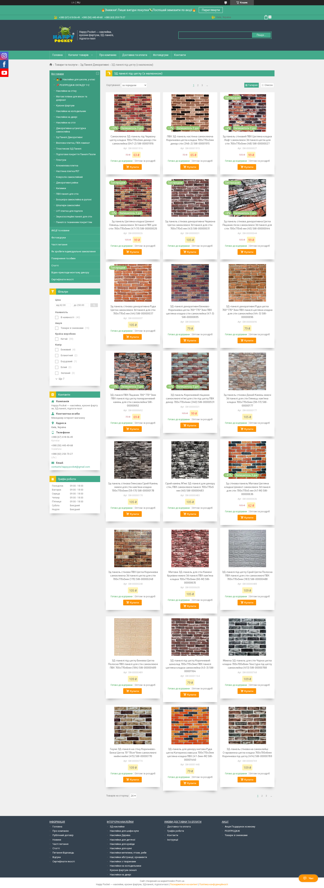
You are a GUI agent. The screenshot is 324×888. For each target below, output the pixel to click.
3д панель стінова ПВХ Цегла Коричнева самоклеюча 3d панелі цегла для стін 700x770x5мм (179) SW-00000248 (133, 575)
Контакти (180, 54)
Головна (57, 54)
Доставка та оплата (134, 54)
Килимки (61, 188)
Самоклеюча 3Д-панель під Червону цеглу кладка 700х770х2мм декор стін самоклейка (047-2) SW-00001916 (133, 140)
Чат (311, 878)
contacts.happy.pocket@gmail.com (70, 466)
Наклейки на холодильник (71, 111)
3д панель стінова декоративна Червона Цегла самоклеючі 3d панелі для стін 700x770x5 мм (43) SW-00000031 (190, 225)
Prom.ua (180, 881)
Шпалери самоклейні (68, 205)
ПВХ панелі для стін (67, 193)
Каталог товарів (78, 54)
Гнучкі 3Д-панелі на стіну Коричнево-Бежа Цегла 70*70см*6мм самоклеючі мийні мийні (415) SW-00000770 (133, 752)
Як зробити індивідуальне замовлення (73, 251)
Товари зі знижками (236, 835)
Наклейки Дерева (120, 835)
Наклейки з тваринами (123, 861)
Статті (55, 265)
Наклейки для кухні (121, 848)
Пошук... (261, 35)
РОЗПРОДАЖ (232, 830)
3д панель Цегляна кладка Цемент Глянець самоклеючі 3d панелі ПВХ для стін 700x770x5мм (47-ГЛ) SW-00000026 (133, 225)
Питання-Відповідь (63, 852)
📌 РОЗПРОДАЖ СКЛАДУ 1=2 (72, 85)
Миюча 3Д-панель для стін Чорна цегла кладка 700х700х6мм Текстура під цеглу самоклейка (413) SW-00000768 (247, 664)
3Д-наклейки (117, 826)
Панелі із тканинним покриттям (74, 222)
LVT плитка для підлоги (69, 211)
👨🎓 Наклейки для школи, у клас (75, 79)
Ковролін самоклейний (69, 177)
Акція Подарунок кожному (240, 826)
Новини (56, 839)
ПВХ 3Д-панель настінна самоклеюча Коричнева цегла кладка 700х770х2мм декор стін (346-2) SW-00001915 (190, 140)
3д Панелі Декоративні (94, 64)
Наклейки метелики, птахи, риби (128, 852)
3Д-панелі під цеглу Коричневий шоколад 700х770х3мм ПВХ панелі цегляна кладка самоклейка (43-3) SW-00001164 (190, 666)
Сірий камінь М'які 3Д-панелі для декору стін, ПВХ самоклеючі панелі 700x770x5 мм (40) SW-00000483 (190, 487)
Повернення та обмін (63, 258)
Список (269, 85)
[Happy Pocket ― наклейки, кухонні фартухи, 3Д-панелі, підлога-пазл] (63, 35)
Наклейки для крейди (122, 844)
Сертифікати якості (62, 279)
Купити (134, 166)
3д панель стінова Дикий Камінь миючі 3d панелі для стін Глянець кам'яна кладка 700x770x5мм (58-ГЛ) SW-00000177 (247, 400)
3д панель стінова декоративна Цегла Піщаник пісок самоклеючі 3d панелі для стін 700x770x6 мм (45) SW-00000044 (247, 225)
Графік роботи (175, 830)
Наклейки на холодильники (125, 865)
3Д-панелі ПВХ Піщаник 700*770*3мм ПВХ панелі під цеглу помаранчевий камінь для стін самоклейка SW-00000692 (133, 400)
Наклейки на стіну (66, 90)
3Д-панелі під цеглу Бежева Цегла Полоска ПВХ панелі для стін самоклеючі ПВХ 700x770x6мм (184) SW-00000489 (133, 664)
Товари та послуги (66, 64)
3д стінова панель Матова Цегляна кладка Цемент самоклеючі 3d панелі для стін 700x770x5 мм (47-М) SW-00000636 (247, 489)
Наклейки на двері (66, 117)
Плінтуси (61, 160)
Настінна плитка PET (67, 171)
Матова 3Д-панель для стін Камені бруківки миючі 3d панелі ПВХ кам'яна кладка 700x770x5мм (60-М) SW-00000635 (190, 577)
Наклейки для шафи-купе (124, 830)
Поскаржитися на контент (184, 884)
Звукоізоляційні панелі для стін (74, 216)
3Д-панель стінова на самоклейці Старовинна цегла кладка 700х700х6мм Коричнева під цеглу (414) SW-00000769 (247, 752)
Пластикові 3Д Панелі (68, 148)
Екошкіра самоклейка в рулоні (74, 199)
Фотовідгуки (160, 54)
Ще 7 (61, 378)
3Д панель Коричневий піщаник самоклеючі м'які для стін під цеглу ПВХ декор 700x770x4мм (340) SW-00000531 (190, 398)
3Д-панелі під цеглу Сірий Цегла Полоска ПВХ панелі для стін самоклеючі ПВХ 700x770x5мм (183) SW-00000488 (247, 575)
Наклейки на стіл (66, 122)
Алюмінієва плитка (67, 165)
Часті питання (59, 244)
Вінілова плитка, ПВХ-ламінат (73, 142)
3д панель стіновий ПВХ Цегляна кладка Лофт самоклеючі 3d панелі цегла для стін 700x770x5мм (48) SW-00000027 (247, 140)
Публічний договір (63, 835)
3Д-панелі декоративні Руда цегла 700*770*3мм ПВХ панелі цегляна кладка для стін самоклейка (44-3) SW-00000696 (247, 312)
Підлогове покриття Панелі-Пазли (76, 154)
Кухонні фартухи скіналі (123, 870)
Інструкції (172, 839)
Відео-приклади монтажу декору (70, 272)
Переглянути (211, 10)
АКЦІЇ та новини (60, 230)
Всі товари (57, 73)
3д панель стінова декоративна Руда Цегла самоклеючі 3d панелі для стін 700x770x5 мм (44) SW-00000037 (133, 310)
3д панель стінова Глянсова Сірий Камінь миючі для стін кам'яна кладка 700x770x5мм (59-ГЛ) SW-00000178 (133, 487)
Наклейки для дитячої (122, 839)
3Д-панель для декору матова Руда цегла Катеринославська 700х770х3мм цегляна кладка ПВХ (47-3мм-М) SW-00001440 (190, 754)
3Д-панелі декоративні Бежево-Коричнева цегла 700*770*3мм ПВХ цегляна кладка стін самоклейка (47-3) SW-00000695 (190, 312)
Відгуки (56, 857)
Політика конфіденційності (213, 884)
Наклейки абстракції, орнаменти (128, 857)
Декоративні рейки (67, 182)
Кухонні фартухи (65, 105)
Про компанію (107, 54)
